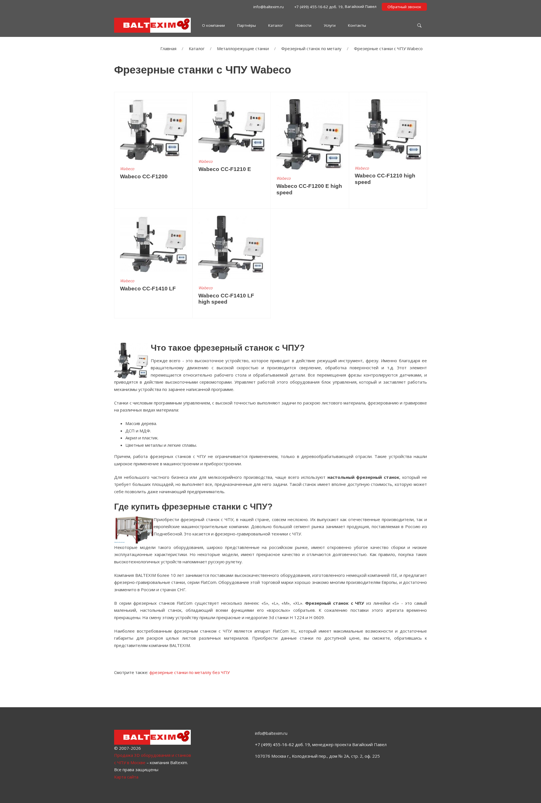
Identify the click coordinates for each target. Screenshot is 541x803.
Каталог (197, 48)
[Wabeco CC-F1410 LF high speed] (231, 247)
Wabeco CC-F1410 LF (148, 289)
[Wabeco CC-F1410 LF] (153, 243)
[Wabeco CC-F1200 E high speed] (309, 134)
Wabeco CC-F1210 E (224, 169)
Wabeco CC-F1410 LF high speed (226, 299)
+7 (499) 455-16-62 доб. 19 (282, 744)
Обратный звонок (404, 6)
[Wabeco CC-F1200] (153, 129)
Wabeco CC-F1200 (144, 176)
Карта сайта (126, 777)
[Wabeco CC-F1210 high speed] (388, 129)
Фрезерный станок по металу (311, 48)
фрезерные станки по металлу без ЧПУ (189, 672)
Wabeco (127, 168)
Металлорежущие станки (243, 48)
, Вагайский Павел (334, 6)
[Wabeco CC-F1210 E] (231, 125)
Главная (168, 48)
